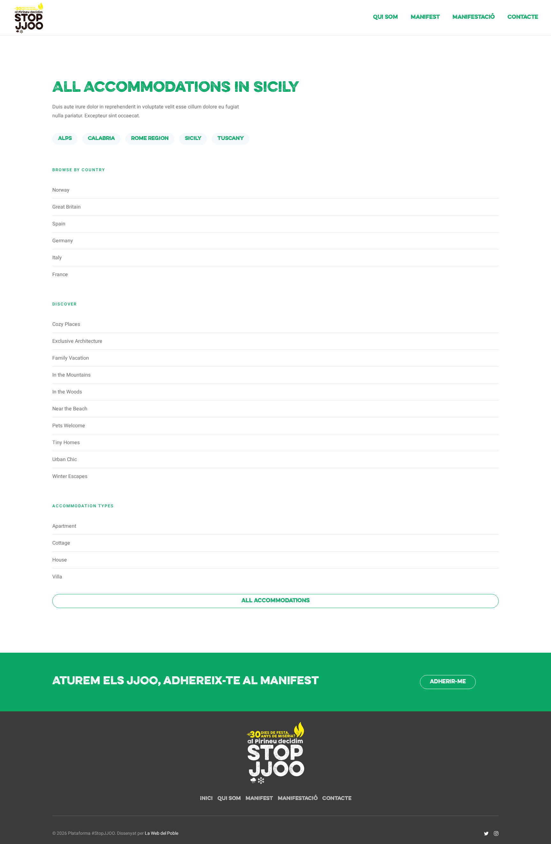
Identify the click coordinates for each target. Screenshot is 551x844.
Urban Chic (64, 459)
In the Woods (67, 392)
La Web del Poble (161, 833)
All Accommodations (275, 601)
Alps (65, 139)
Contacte (523, 17)
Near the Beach (69, 409)
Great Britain (66, 207)
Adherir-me (448, 682)
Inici (206, 799)
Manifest (425, 17)
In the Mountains (71, 375)
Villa (57, 577)
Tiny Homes (66, 442)
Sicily (193, 139)
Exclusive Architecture (77, 341)
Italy (57, 257)
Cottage (61, 543)
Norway (61, 190)
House (59, 560)
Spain (58, 224)
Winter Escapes (69, 476)
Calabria (101, 139)
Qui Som (385, 17)
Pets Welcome (68, 425)
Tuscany (230, 139)
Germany (62, 241)
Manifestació (473, 17)
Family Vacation (70, 358)
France (60, 274)
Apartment (64, 526)
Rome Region (150, 139)
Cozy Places (66, 324)
